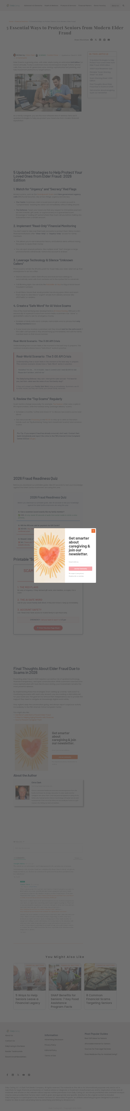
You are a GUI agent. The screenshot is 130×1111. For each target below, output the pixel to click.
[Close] (93, 531)
